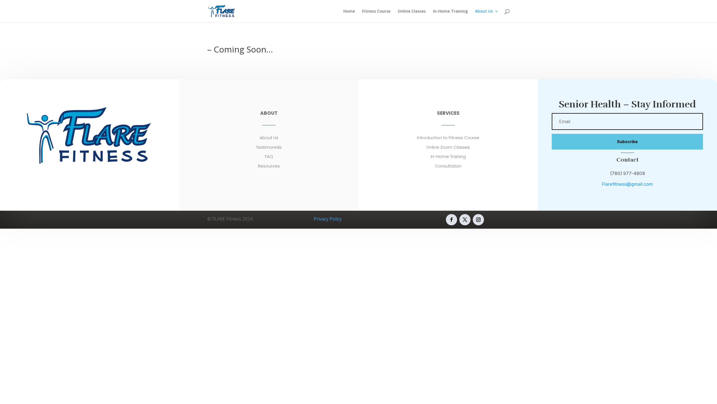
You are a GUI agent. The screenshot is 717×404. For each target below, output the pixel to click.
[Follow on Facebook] (451, 219)
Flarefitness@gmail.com (627, 184)
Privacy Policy (328, 219)
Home (349, 11)
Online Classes (412, 11)
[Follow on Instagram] (478, 219)
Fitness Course (376, 11)
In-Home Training (450, 11)
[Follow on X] (465, 219)
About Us (484, 11)
